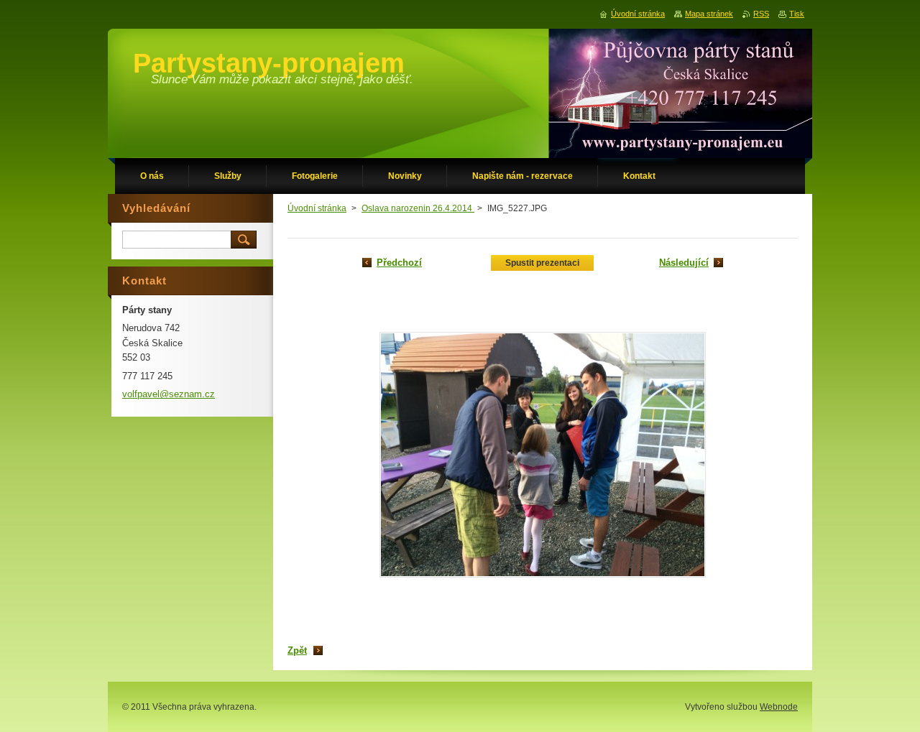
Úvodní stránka (317, 208)
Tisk (796, 13)
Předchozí (399, 262)
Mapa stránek (709, 13)
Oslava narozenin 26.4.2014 (418, 208)
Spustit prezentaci (542, 263)
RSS (761, 13)
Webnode (779, 707)
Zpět (297, 650)
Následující (684, 262)
